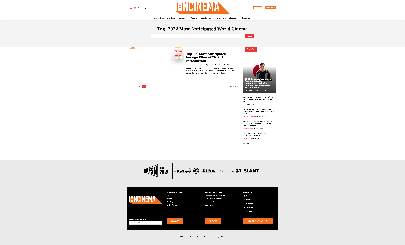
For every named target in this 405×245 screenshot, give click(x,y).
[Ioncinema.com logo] (145, 200)
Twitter (249, 200)
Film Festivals (248, 128)
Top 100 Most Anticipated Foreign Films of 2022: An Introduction (206, 57)
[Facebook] (244, 195)
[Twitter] (244, 199)
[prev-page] (131, 86)
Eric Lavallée (213, 65)
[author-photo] (207, 65)
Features (246, 138)
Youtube (249, 208)
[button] (142, 8)
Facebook (250, 196)
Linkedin (249, 212)
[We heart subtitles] (202, 7)
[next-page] (247, 143)
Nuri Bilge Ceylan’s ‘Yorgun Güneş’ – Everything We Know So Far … (256, 134)
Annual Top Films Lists (195, 65)
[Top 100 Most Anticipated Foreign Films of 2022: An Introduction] (156, 63)
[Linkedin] (244, 211)
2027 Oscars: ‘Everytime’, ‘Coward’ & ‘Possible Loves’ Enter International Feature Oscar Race (259, 99)
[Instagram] (244, 203)
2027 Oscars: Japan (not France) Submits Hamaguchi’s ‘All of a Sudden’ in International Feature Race (258, 83)
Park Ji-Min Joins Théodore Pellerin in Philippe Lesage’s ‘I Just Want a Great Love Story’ (258, 111)
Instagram (250, 204)
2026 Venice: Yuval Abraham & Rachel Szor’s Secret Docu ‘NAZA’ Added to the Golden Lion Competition (259, 123)
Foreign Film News (249, 116)
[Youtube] (244, 207)
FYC (244, 104)
